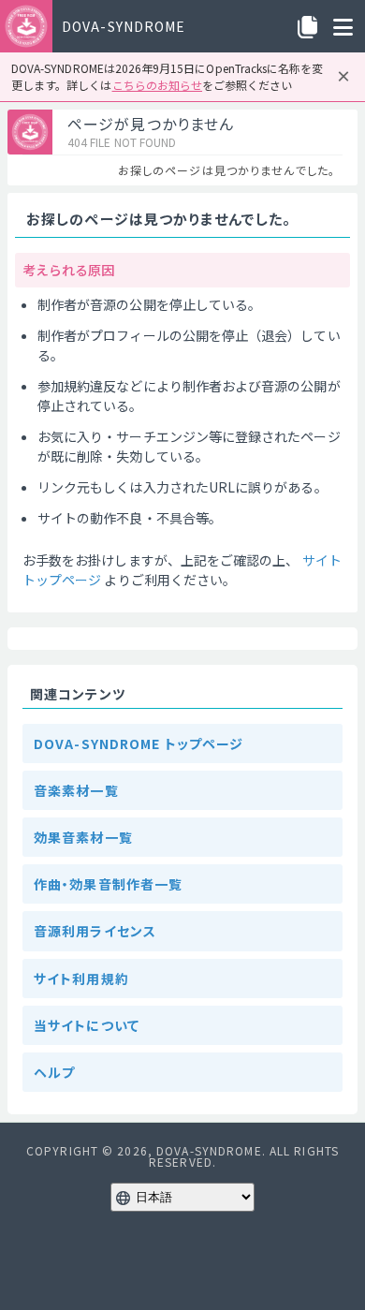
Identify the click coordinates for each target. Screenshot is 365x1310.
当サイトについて (86, 1025)
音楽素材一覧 (76, 790)
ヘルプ (54, 1072)
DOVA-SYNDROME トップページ (138, 743)
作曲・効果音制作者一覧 (108, 884)
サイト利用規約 (81, 978)
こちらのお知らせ (157, 85)
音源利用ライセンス (95, 930)
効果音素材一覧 (83, 837)
